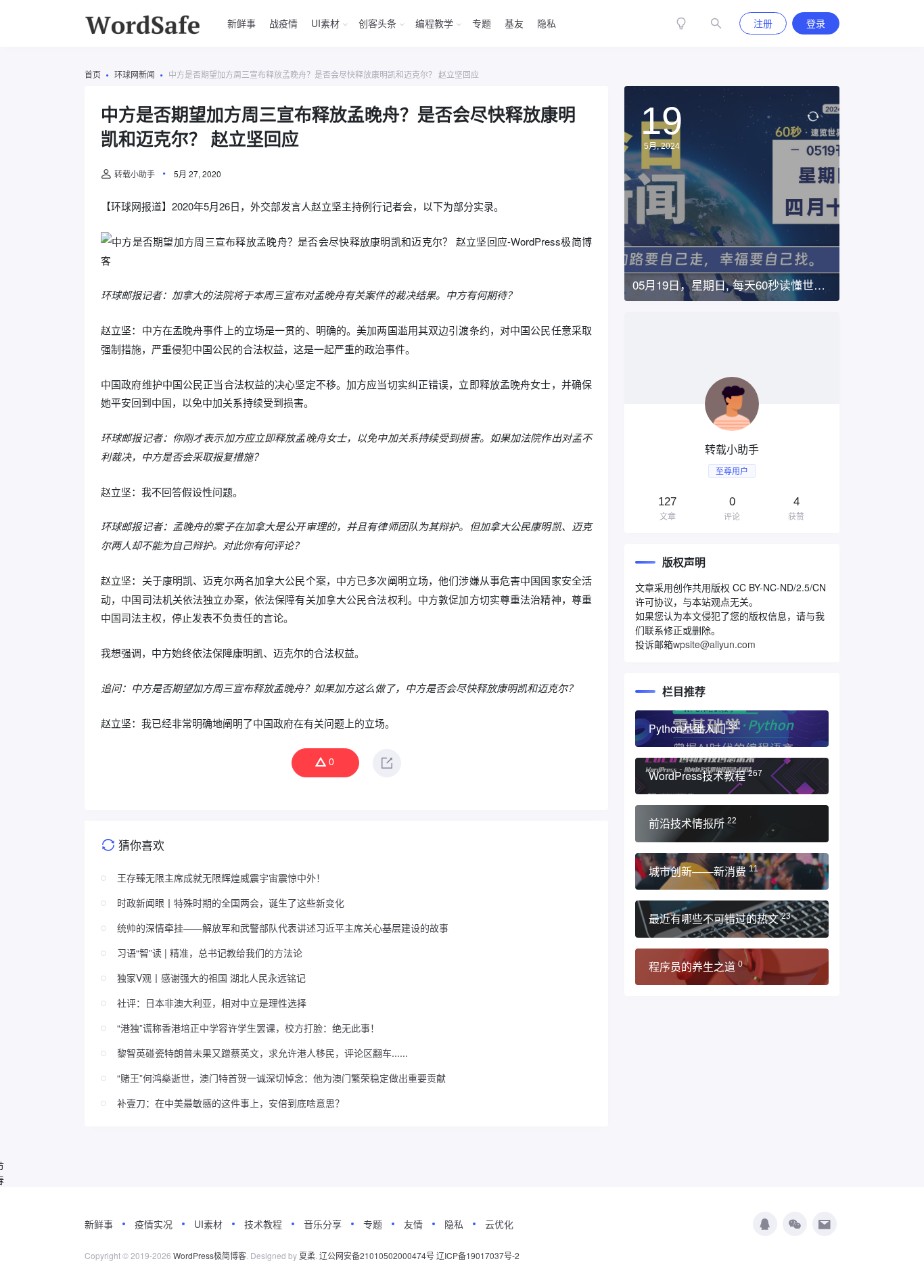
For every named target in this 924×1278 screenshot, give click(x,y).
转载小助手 (134, 173)
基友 (514, 23)
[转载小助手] (731, 422)
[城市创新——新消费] (732, 871)
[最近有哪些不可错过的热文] (732, 918)
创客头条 (377, 23)
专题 (481, 23)
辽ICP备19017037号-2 (477, 1255)
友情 (413, 1224)
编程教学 (434, 23)
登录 (815, 23)
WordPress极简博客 (209, 1255)
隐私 (546, 23)
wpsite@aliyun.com (714, 644)
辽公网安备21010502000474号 (376, 1255)
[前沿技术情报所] (732, 823)
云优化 (499, 1224)
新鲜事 (241, 23)
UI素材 (325, 23)
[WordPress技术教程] (732, 776)
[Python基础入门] (732, 728)
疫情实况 (153, 1224)
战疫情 (283, 23)
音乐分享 (323, 1224)
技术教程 (263, 1224)
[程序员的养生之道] (732, 967)
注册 (763, 23)
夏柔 (307, 1255)
